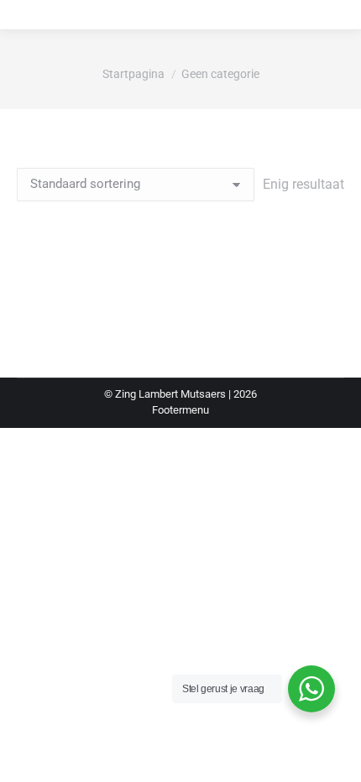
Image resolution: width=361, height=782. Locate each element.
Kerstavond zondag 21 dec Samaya (180, 289)
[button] (322, 246)
